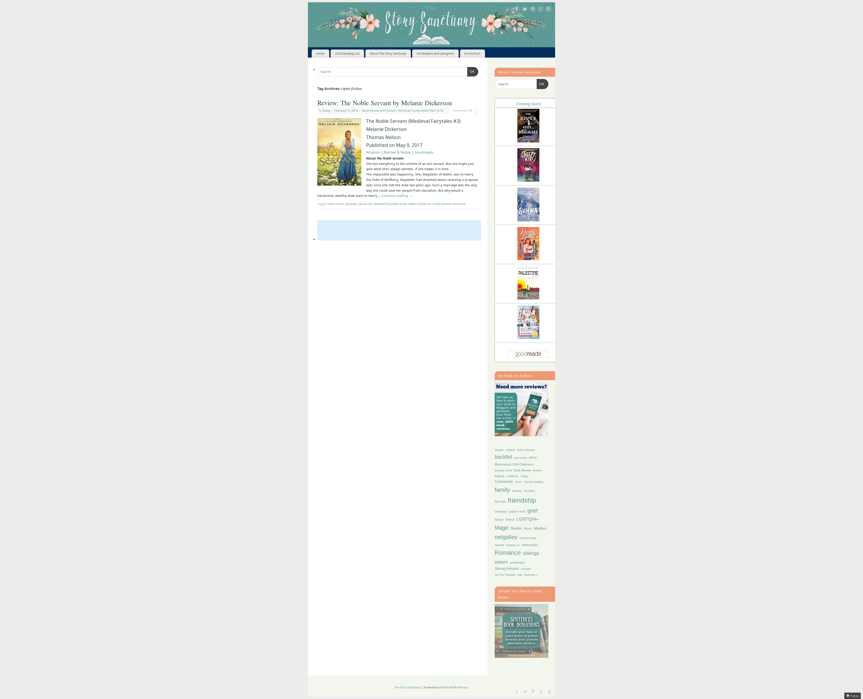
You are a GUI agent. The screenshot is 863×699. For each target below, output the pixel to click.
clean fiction (336, 204)
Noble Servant (442, 204)
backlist (503, 457)
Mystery (540, 528)
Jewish (509, 519)
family (502, 490)
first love (500, 501)
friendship (522, 500)
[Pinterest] (532, 10)
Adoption (499, 450)
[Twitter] (524, 10)
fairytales (351, 204)
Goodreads (424, 152)
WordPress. (461, 687)
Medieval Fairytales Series (390, 204)
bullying (500, 476)
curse (518, 481)
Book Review (522, 470)
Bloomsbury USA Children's (514, 464)
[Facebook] (517, 10)
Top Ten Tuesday (505, 574)
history (499, 519)
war (520, 574)
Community (504, 481)
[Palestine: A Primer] (528, 298)
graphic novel (517, 511)
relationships (530, 545)
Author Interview (526, 450)
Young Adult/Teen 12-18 (427, 110)
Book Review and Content (379, 110)
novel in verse (528, 538)
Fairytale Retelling (533, 482)
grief (532, 511)
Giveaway (501, 511)
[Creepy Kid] (528, 180)
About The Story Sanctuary (388, 54)
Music (528, 528)
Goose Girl (365, 204)
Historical (404, 110)
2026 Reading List (347, 54)
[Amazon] (548, 10)
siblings (531, 553)
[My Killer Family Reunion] (528, 338)
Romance (459, 204)
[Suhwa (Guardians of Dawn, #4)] (528, 220)
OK (471, 71)
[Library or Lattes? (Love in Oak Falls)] (528, 259)
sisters (501, 562)
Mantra (445, 687)
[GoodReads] (540, 10)
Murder (516, 528)
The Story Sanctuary (407, 687)
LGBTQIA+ (527, 518)
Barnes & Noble (397, 152)
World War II (531, 574)
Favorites (529, 490)
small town (517, 562)
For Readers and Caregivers (435, 54)
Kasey (326, 110)
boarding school (503, 470)
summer (526, 568)
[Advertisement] (399, 230)
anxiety (510, 449)
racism (499, 545)
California (512, 476)
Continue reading (396, 195)
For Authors (472, 54)
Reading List (513, 545)
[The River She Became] (528, 141)
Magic (502, 528)
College (524, 476)
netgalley (506, 537)
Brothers (538, 470)
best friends (520, 457)
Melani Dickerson (420, 204)
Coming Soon (528, 104)
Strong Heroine (507, 569)
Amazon (373, 152)
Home (320, 54)
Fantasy (517, 490)
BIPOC (533, 457)
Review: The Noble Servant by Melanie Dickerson (384, 102)
